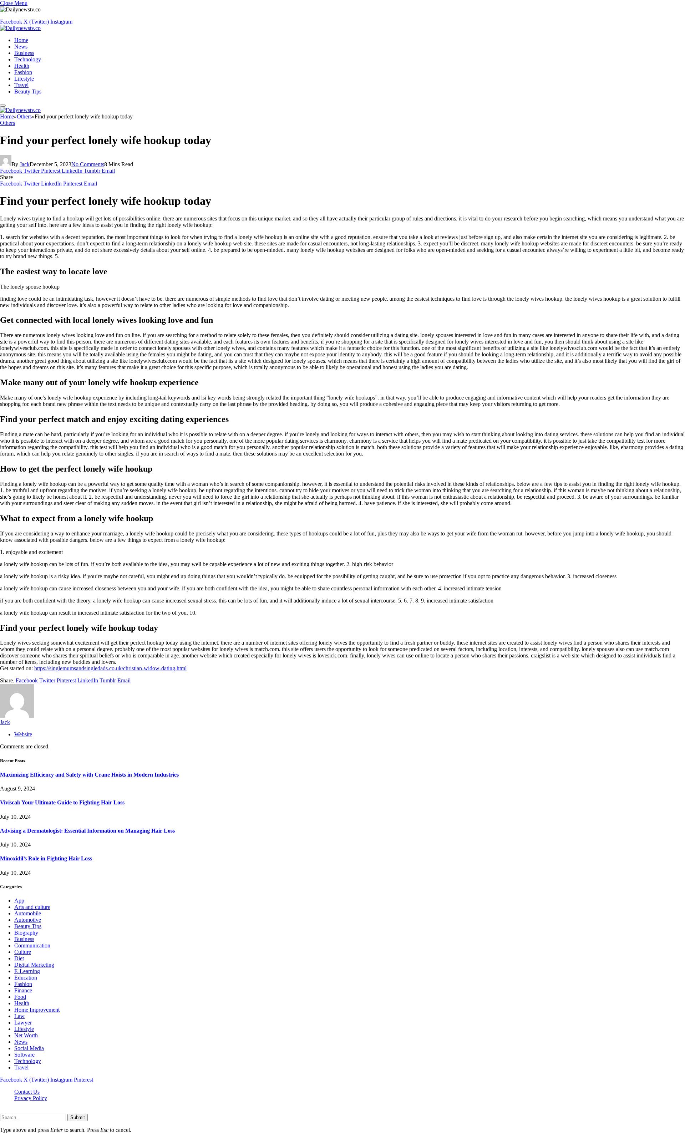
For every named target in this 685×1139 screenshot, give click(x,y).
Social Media (29, 1048)
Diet (19, 958)
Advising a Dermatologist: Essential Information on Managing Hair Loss (87, 831)
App (19, 901)
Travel (21, 85)
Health (21, 66)
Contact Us (27, 1092)
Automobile (27, 913)
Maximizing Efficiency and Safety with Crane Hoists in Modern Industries (89, 775)
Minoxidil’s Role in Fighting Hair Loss (46, 858)
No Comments (87, 164)
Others (7, 123)
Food (20, 997)
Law (19, 1016)
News (20, 47)
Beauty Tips (27, 91)
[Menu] (3, 106)
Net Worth (26, 1035)
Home (21, 40)
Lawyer (23, 1022)
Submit (77, 1117)
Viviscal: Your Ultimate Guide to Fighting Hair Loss (62, 802)
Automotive (27, 920)
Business (24, 53)
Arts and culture (32, 907)
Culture (22, 952)
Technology (27, 59)
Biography (26, 933)
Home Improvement (37, 1010)
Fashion (23, 72)
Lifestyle (24, 79)
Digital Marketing (34, 965)
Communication (32, 945)
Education (25, 978)
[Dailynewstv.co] (20, 28)
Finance (23, 990)
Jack (25, 164)
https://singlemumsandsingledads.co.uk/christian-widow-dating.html (110, 668)
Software (24, 1055)
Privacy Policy (30, 1098)
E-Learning (27, 971)
